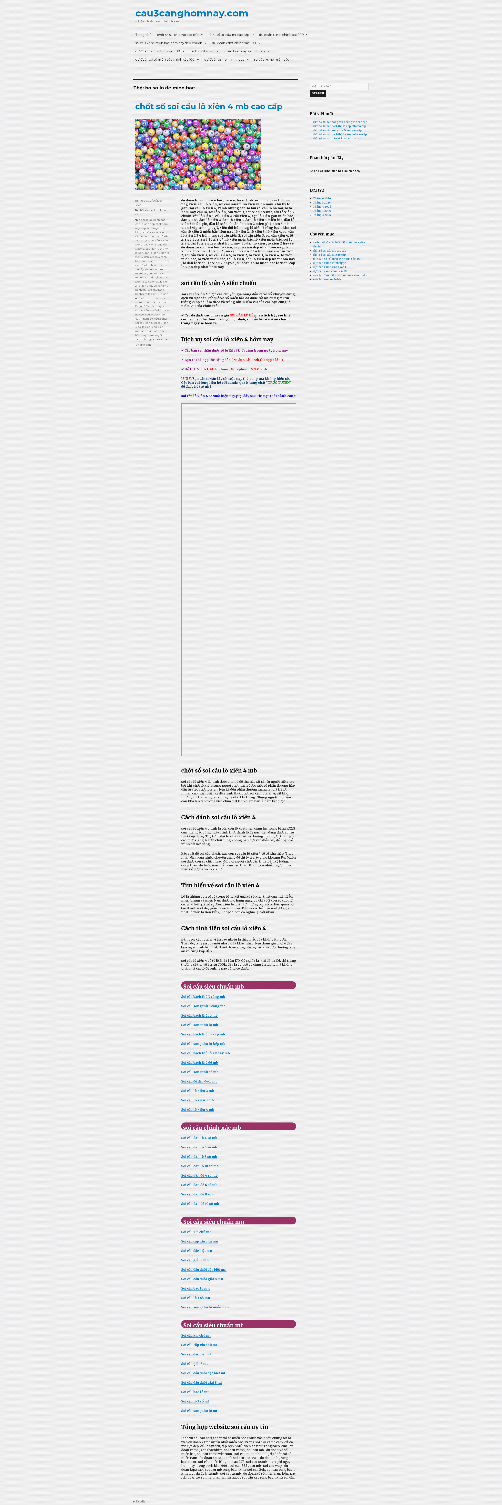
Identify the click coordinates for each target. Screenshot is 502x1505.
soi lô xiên (144, 326)
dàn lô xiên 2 (152, 252)
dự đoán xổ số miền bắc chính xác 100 (165, 59)
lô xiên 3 (153, 293)
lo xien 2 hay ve (147, 285)
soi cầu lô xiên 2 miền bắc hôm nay (152, 310)
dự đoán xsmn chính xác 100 (281, 35)
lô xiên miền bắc (148, 298)
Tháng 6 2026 (322, 198)
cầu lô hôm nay (145, 236)
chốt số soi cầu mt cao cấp (228, 35)
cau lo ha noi (158, 232)
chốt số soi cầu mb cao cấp (178, 35)
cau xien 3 (150, 244)
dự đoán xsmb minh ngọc (224, 59)
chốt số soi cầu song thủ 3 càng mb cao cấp (340, 122)
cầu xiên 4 (152, 248)
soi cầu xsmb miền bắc (271, 59)
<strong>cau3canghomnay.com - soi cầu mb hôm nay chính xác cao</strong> (139, 1502)
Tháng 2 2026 (322, 215)
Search (318, 93)
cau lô (145, 232)
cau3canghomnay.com (191, 13)
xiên (154, 326)
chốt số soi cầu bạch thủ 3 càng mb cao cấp (340, 134)
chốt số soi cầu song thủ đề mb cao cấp (337, 130)
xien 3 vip (147, 331)
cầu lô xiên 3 (154, 240)
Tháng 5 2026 (322, 202)
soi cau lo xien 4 (151, 314)
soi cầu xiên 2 (158, 318)
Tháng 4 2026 (322, 206)
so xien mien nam (146, 302)
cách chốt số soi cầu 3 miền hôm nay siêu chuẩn (227, 51)
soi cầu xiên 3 (143, 322)
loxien (163, 298)
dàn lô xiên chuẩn (146, 265)
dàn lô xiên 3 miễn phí (155, 261)
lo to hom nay (150, 281)
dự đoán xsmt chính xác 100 (234, 43)
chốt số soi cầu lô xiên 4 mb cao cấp (208, 106)
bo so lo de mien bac (152, 219)
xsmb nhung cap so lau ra (151, 339)
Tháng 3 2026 (322, 211)
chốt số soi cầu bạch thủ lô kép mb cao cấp (339, 126)
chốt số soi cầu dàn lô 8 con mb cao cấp (337, 138)
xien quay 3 (154, 335)
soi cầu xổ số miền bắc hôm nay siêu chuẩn (168, 43)
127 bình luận (143, 344)
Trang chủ (143, 35)
